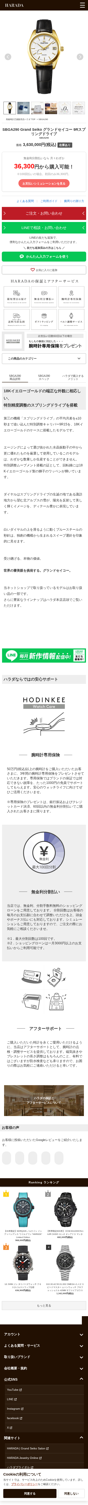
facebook (13, 1418)
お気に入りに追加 (46, 270)
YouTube (12, 1389)
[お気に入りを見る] (58, 6)
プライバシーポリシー (24, 1484)
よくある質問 (25, 201)
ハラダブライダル (18, 1467)
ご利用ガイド (49, 201)
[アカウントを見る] (66, 6)
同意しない (71, 1493)
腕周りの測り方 (74, 201)
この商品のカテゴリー (22, 358)
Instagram (13, 1408)
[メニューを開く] (82, 5)
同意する (30, 1493)
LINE (10, 1399)
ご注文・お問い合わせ (44, 213)
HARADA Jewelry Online (22, 1457)
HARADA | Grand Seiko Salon (26, 1448)
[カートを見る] (73, 6)
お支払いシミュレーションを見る (44, 183)
